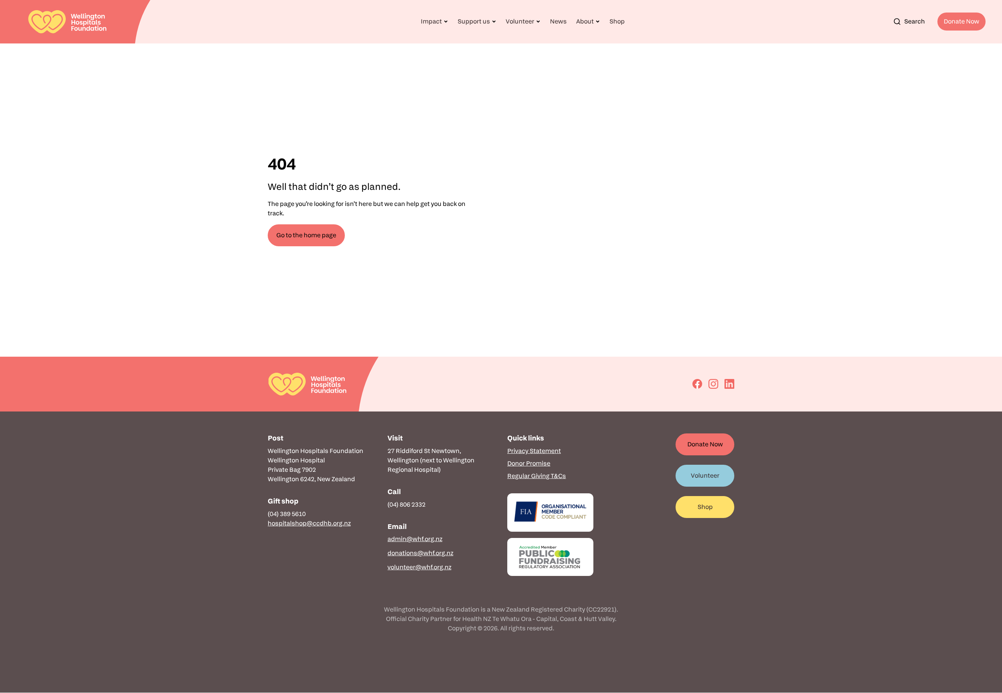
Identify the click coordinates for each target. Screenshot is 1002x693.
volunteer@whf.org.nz (419, 567)
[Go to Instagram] (713, 384)
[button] (434, 21)
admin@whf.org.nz (414, 539)
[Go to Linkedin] (729, 384)
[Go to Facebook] (697, 384)
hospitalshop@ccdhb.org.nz (309, 523)
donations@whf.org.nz (420, 553)
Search (914, 21)
